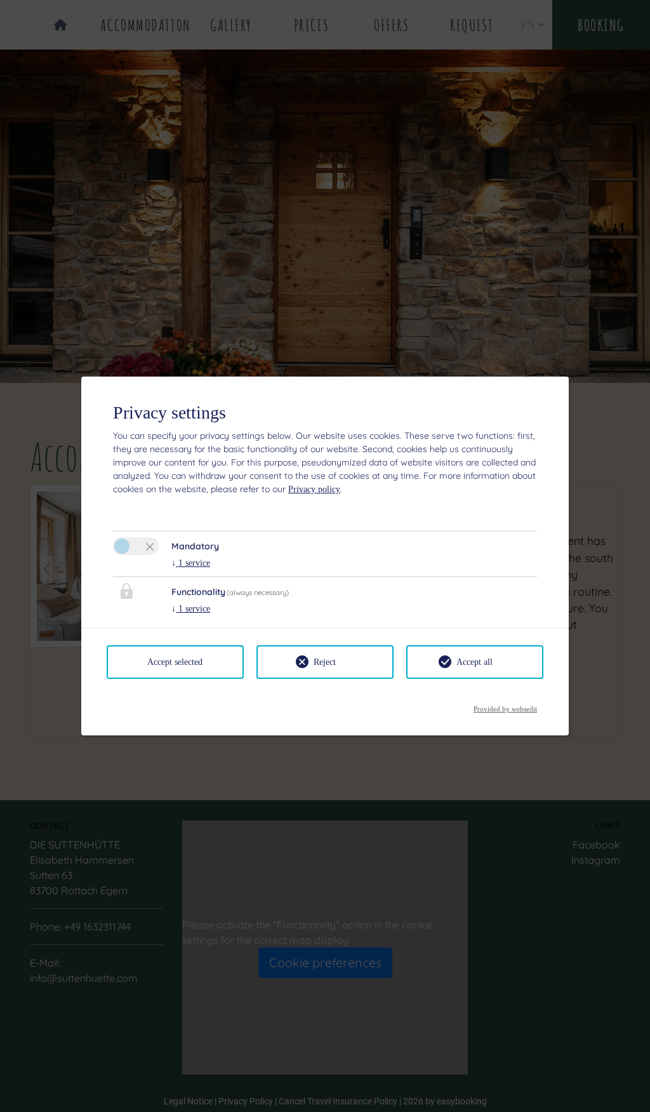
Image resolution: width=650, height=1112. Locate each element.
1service (190, 563)
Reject (325, 662)
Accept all (474, 662)
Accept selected (174, 662)
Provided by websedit (505, 705)
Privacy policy (314, 489)
